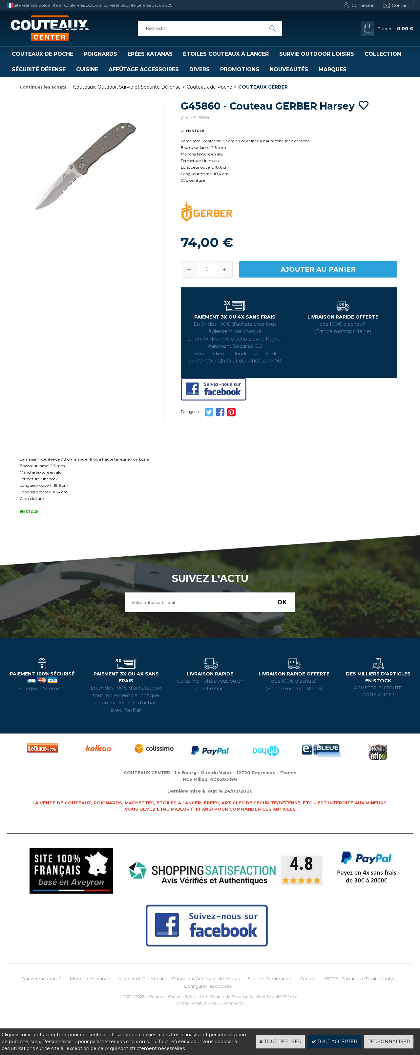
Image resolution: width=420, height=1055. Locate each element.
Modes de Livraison (90, 978)
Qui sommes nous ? (41, 978)
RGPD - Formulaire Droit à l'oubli (359, 978)
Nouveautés (289, 69)
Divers (199, 69)
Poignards (100, 54)
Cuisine (87, 69)
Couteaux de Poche (42, 54)
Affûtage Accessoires (144, 69)
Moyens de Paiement (141, 978)
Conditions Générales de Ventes (206, 978)
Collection (383, 54)
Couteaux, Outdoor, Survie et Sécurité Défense (127, 87)
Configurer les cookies (207, 986)
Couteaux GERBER (263, 87)
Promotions (239, 69)
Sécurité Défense (39, 69)
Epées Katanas (150, 54)
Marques (332, 69)
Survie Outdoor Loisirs (316, 54)
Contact (400, 5)
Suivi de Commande (269, 978)
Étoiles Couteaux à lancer (226, 54)
